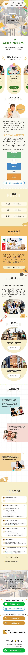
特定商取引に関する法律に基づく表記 (14, 644)
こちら (12, 524)
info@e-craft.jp (9, 552)
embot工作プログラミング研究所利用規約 (14, 646)
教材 (22, 3)
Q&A (21, 5)
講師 (12, 5)
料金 (18, 3)
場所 (16, 5)
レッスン (13, 3)
